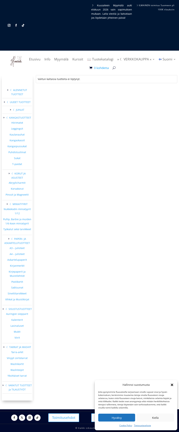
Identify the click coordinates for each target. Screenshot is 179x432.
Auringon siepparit (17, 314)
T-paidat (17, 164)
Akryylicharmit (17, 182)
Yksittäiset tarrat (17, 375)
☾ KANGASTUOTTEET (18, 117)
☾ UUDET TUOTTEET (19, 102)
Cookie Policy (125, 425)
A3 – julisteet (17, 248)
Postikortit (17, 281)
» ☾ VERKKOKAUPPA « (134, 59)
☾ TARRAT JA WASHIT (18, 347)
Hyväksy (117, 417)
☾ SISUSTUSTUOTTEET (19, 309)
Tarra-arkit (17, 352)
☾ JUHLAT (18, 109)
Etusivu (35, 59)
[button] (172, 385)
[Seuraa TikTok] (23, 25)
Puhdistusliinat (17, 152)
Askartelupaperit (17, 259)
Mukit (17, 331)
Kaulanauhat (17, 134)
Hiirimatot (17, 122)
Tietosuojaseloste (142, 425)
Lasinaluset (17, 325)
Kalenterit (17, 319)
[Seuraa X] (22, 418)
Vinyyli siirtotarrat (17, 358)
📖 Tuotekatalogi (100, 59)
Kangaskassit (17, 140)
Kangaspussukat (17, 146)
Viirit (17, 337)
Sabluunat (17, 287)
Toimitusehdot (63, 417)
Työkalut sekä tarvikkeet (17, 229)
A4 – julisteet (17, 254)
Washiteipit (17, 370)
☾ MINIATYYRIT (19, 204)
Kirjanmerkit (17, 265)
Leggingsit (17, 128)
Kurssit (77, 59)
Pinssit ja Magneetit (17, 194)
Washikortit (17, 364)
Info (47, 59)
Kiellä (155, 417)
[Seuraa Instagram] (9, 25)
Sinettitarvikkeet (17, 293)
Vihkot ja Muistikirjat (17, 299)
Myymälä (61, 59)
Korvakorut (17, 188)
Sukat (17, 158)
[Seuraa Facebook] (16, 25)
